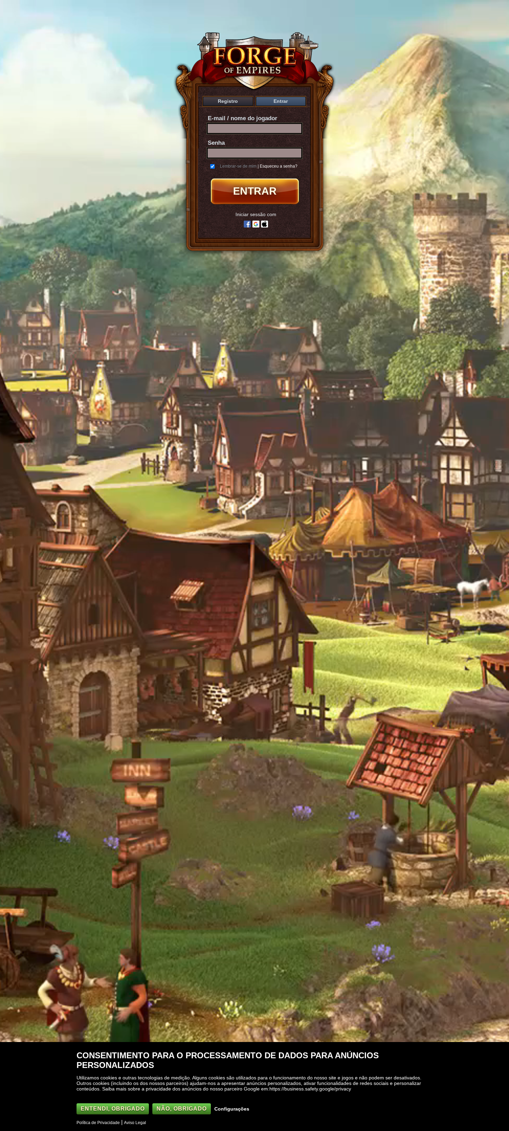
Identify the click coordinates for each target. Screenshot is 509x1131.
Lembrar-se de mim (238, 166)
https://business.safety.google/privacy (310, 1089)
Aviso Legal (135, 1122)
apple (264, 224)
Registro (228, 101)
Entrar (281, 101)
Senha (216, 143)
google (255, 224)
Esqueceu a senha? (278, 166)
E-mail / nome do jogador (242, 118)
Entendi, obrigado (113, 1109)
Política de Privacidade (98, 1122)
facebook (247, 224)
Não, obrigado (182, 1109)
